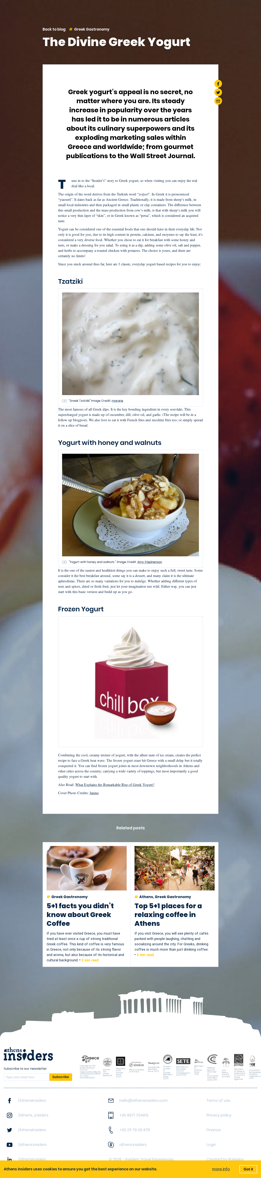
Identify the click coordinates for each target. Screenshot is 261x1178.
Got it (248, 1169)
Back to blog (54, 29)
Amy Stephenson (149, 562)
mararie (117, 401)
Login (211, 1144)
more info (221, 1169)
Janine (94, 792)
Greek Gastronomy (91, 29)
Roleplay (236, 1159)
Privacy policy (219, 1115)
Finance (214, 1130)
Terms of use (218, 1100)
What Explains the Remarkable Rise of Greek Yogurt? (114, 784)
